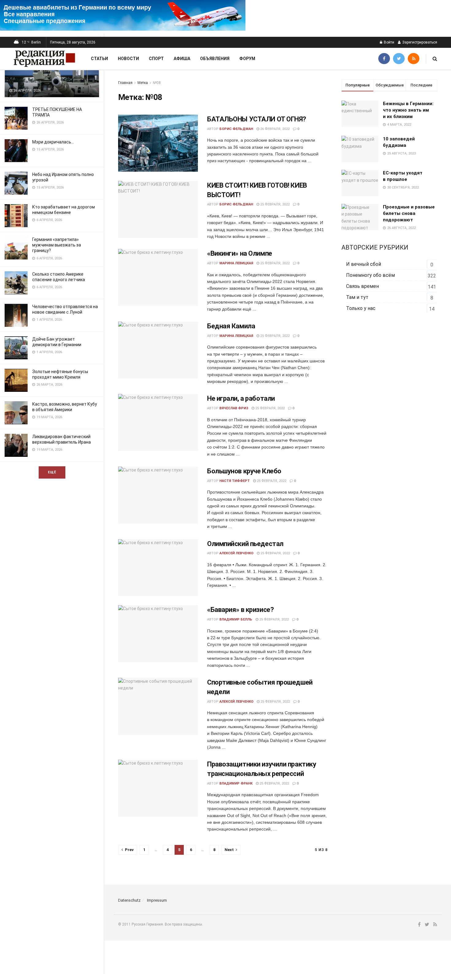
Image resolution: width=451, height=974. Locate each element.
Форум (247, 58)
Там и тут (357, 297)
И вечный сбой (363, 264)
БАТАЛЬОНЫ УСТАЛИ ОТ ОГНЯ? (256, 119)
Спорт (156, 58)
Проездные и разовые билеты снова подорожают (409, 213)
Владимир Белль (235, 619)
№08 (157, 83)
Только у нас (361, 308)
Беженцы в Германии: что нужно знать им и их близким (408, 110)
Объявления (214, 58)
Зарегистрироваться (419, 42)
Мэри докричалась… (53, 141)
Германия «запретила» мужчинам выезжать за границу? (56, 245)
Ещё (52, 472)
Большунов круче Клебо (244, 471)
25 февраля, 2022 (274, 204)
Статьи (99, 58)
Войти (388, 42)
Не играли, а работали (241, 398)
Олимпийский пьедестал (245, 544)
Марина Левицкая (236, 263)
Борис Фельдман (236, 129)
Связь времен (362, 286)
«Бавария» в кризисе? (240, 609)
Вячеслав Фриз (233, 408)
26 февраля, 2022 (274, 129)
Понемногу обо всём (370, 275)
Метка (142, 83)
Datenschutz (129, 900)
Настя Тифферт (234, 481)
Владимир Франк (235, 783)
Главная (125, 83)
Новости (128, 58)
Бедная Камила (231, 326)
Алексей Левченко (236, 553)
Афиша (182, 58)
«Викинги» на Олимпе (239, 253)
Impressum (157, 900)
